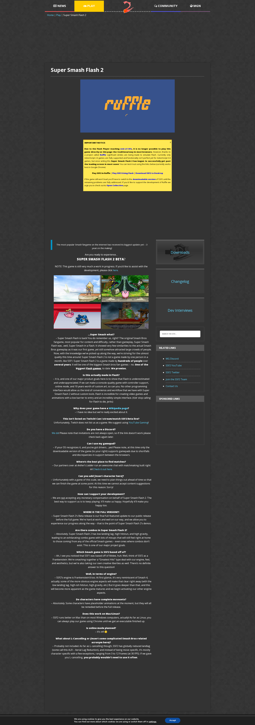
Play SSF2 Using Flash (123, 173)
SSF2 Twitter (173, 372)
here (115, 270)
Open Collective (115, 185)
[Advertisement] (127, 39)
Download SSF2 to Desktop (149, 173)
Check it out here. (102, 469)
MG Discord (172, 358)
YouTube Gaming (138, 422)
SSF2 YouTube (174, 365)
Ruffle (103, 155)
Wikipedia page (118, 408)
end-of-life (126, 148)
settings (152, 721)
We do (55, 433)
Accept (172, 720)
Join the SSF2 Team (176, 379)
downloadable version (144, 179)
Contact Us (172, 386)
